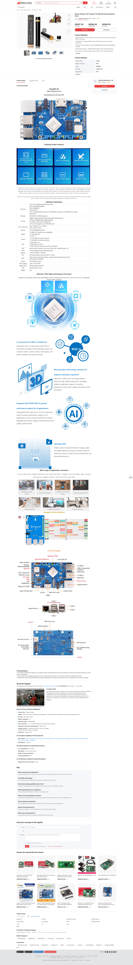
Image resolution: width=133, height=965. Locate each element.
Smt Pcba (69, 938)
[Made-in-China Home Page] (24, 2)
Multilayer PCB (31, 938)
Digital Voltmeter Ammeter (32, 738)
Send (27, 846)
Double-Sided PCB (21, 938)
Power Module (45, 921)
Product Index (90, 956)
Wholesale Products (66, 956)
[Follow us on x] (107, 951)
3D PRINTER (32, 740)
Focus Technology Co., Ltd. (57, 960)
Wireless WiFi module (70, 919)
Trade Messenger (38, 951)
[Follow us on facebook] (105, 951)
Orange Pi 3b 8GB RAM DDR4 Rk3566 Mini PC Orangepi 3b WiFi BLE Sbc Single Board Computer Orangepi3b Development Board (46, 904)
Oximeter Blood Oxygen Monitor (46, 738)
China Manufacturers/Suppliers (55, 956)
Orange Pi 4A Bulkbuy (109, 945)
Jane (67, 924)
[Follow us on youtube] (111, 951)
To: (23, 831)
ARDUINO (79, 738)
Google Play (28, 951)
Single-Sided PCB (41, 938)
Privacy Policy (87, 960)
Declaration (81, 960)
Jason (18, 924)
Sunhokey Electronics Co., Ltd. (84, 18)
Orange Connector (71, 945)
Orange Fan (80, 945)
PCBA (40, 10)
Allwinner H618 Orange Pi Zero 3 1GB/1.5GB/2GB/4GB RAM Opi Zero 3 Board (106, 904)
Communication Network (60, 738)
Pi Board (62, 945)
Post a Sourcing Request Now (55, 846)
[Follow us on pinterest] (113, 951)
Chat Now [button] (107, 30)
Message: (22, 834)
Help (92, 7)
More (18, 947)
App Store (20, 951)
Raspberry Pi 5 (54, 945)
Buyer (84, 7)
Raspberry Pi (69, 738)
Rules (115, 7)
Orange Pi (74, 738)
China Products (45, 956)
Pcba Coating (51, 938)
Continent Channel (82, 956)
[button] (81, 2)
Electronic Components (23, 740)
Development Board (95, 921)
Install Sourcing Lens (51, 951)
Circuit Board (34, 10)
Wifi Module (85, 738)
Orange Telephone (89, 945)
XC (42, 924)
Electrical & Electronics (25, 10)
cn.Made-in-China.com (79, 957)
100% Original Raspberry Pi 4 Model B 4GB (107, 875)
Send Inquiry (85, 29)
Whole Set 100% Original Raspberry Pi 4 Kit (87, 875)
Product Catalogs (36, 916)
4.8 (100, 82)
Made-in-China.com (60, 957)
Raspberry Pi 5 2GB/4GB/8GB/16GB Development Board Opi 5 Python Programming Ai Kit (85, 904)
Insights (95, 956)
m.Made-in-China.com (70, 957)
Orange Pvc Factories (34, 945)
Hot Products (38, 956)
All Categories (21, 7)
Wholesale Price (75, 956)
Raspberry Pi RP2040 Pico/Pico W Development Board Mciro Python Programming (64, 877)
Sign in (115, 3)
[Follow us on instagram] (109, 951)
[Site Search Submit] (85, 2)
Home (18, 10)
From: (23, 827)
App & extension (99, 7)
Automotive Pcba (60, 938)
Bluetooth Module (95, 919)
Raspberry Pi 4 (45, 945)
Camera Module (20, 921)
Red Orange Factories (22, 945)
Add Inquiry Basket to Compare (44, 58)
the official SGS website (49, 686)
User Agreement (74, 960)
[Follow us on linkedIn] (115, 951)
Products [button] (39, 3)
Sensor (67, 921)
